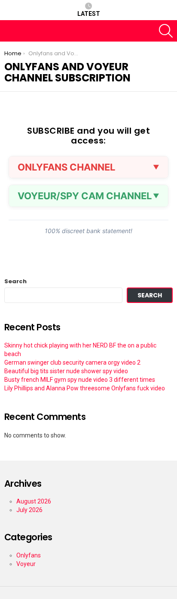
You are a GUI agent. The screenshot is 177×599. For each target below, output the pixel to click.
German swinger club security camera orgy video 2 (72, 362)
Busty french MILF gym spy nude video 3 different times (79, 379)
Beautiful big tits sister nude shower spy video (66, 371)
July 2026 (29, 509)
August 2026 (33, 501)
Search (15, 281)
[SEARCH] (166, 31)
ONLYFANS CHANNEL (66, 167)
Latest (88, 13)
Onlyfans (28, 555)
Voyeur (26, 563)
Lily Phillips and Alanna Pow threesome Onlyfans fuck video (84, 388)
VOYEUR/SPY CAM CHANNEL (85, 195)
